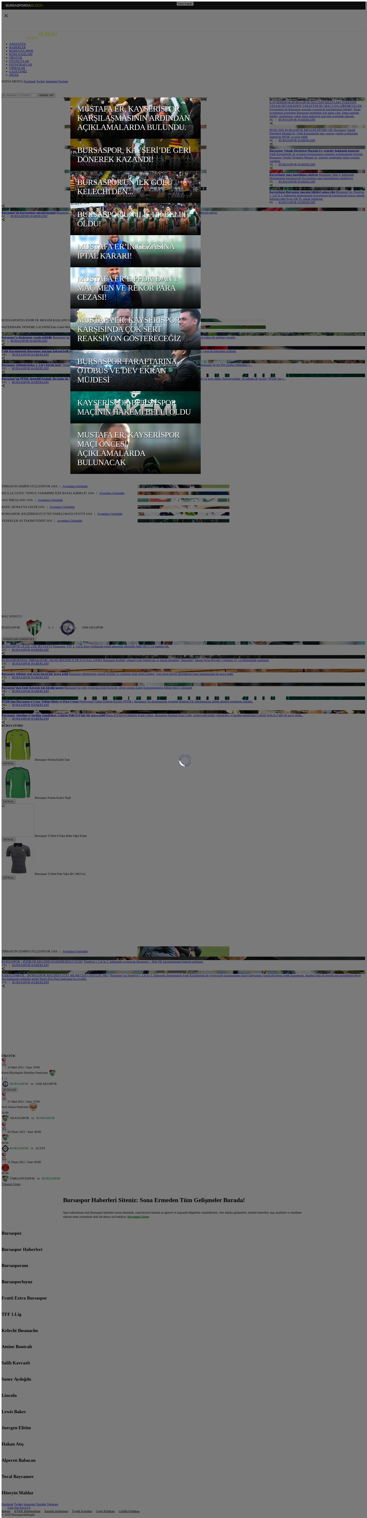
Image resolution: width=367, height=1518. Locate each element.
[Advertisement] (30, 294)
